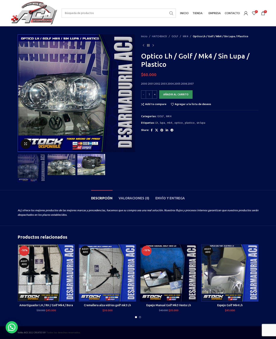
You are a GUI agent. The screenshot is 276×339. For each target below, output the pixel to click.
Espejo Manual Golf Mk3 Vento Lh (168, 305)
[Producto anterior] (143, 45)
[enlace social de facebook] (151, 130)
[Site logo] (33, 13)
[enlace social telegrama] (172, 130)
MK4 (185, 36)
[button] (12, 327)
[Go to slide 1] (136, 317)
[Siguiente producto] (153, 45)
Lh (156, 123)
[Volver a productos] (148, 45)
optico (178, 123)
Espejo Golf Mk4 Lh (230, 305)
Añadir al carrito (176, 94)
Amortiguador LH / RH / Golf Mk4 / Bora (46, 305)
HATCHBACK (159, 36)
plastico (190, 123)
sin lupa (201, 123)
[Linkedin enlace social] (166, 130)
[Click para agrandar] (26, 144)
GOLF (175, 36)
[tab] (102, 196)
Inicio (144, 36)
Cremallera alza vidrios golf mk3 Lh (107, 305)
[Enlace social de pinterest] (161, 130)
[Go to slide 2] (140, 317)
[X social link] (156, 130)
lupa (162, 123)
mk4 (169, 123)
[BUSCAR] (171, 13)
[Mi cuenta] (246, 13)
